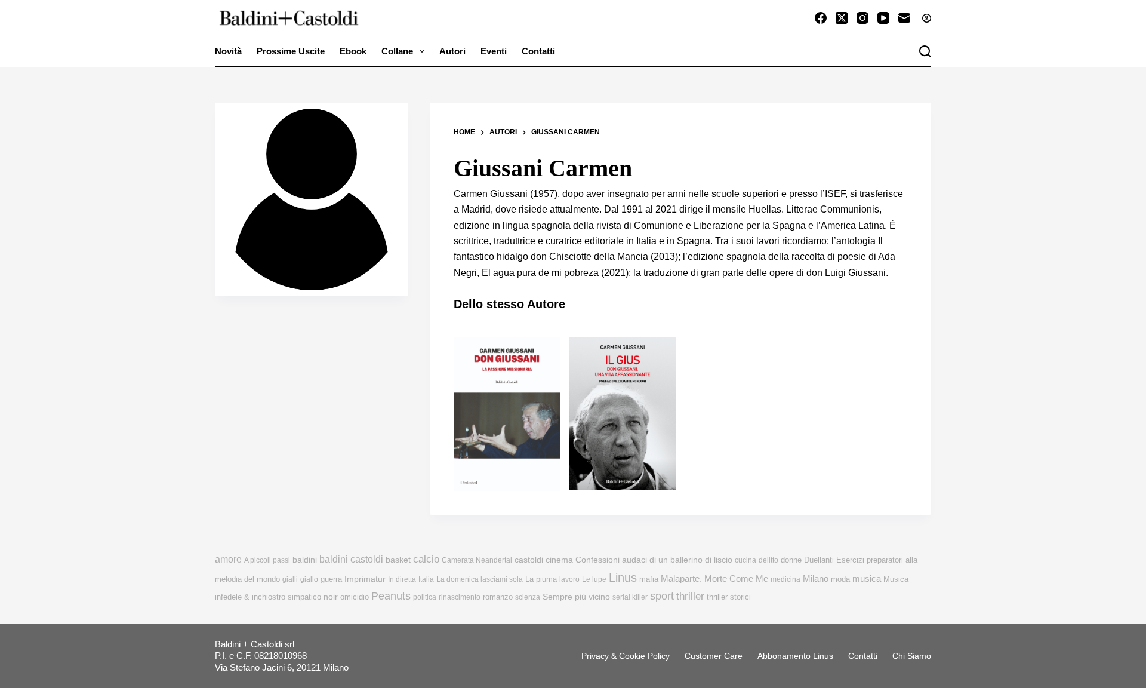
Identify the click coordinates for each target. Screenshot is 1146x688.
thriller (690, 596)
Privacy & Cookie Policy (625, 656)
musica (866, 578)
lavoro (569, 579)
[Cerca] (925, 51)
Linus (623, 577)
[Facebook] (821, 18)
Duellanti (819, 559)
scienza (527, 597)
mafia (648, 579)
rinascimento (459, 597)
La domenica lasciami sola (479, 579)
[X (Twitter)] (842, 18)
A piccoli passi (267, 560)
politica (424, 597)
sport (662, 596)
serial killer (630, 597)
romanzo (498, 596)
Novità (228, 51)
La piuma (541, 579)
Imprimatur (365, 578)
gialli (290, 579)
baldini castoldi (351, 559)
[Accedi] (926, 18)
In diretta (402, 579)
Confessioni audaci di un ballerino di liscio (653, 559)
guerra (331, 579)
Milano (815, 578)
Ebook (353, 51)
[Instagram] (862, 18)
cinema (559, 559)
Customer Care (714, 656)
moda (840, 579)
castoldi (529, 559)
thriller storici (729, 596)
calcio (426, 559)
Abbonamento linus (795, 656)
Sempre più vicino (576, 596)
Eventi (493, 51)
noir (331, 596)
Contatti (538, 51)
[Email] (904, 18)
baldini (304, 559)
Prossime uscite (291, 51)
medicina (785, 579)
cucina (745, 560)
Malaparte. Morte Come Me (714, 578)
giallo (309, 579)
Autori (452, 51)
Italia (426, 579)
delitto (768, 560)
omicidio (354, 596)
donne (791, 559)
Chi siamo (911, 656)
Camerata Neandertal (477, 560)
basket (398, 559)
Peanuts (391, 596)
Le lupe (594, 579)
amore (228, 559)
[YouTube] (883, 18)
